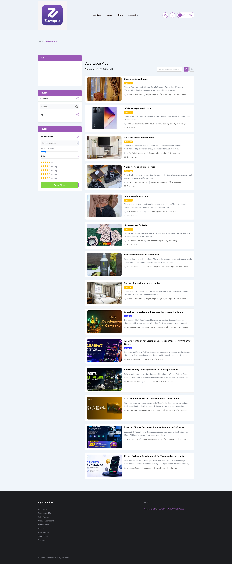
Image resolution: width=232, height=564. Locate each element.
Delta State (156, 182)
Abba (149, 211)
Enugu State (154, 153)
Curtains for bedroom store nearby (142, 283)
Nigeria (155, 94)
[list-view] (186, 69)
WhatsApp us (178, 509)
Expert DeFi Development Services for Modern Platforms (153, 312)
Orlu (160, 124)
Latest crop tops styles (136, 196)
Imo (164, 124)
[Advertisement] (60, 73)
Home (40, 41)
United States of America (155, 327)
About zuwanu (43, 509)
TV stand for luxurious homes (139, 137)
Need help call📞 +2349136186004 (158, 509)
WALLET (41, 528)
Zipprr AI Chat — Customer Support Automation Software (154, 427)
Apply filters (59, 185)
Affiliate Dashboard (46, 521)
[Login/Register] (172, 15)
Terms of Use (43, 536)
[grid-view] (191, 69)
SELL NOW (187, 15)
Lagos (109, 15)
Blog (120, 15)
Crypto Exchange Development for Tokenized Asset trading (154, 456)
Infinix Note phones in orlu (137, 108)
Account (132, 15)
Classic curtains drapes (136, 79)
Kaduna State (152, 241)
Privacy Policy (43, 532)
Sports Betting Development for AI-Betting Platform (151, 369)
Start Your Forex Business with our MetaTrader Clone (151, 398)
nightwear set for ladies (136, 225)
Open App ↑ (42, 540)
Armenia (147, 468)
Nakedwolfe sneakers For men (139, 166)
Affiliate (97, 15)
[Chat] (165, 15)
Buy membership (44, 513)
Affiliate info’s (43, 525)
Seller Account (43, 517)
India (146, 381)
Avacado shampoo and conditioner (141, 254)
